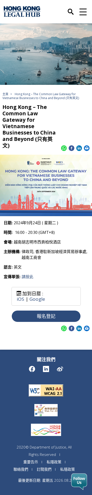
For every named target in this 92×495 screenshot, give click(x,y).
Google (37, 299)
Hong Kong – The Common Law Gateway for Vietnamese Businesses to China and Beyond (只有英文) (40, 96)
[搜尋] (70, 9)
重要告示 (30, 461)
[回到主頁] (22, 11)
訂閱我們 (44, 469)
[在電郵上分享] (87, 148)
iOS (20, 299)
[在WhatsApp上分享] (64, 148)
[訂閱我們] (79, 481)
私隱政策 (54, 461)
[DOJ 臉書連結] (32, 367)
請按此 (27, 276)
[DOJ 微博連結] (60, 367)
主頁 (5, 94)
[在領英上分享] (79, 148)
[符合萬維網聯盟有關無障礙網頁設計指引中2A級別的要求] (46, 384)
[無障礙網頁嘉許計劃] (46, 404)
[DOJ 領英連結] (46, 367)
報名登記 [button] (46, 316)
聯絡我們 (20, 469)
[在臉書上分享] (71, 148)
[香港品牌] (46, 423)
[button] (82, 11)
